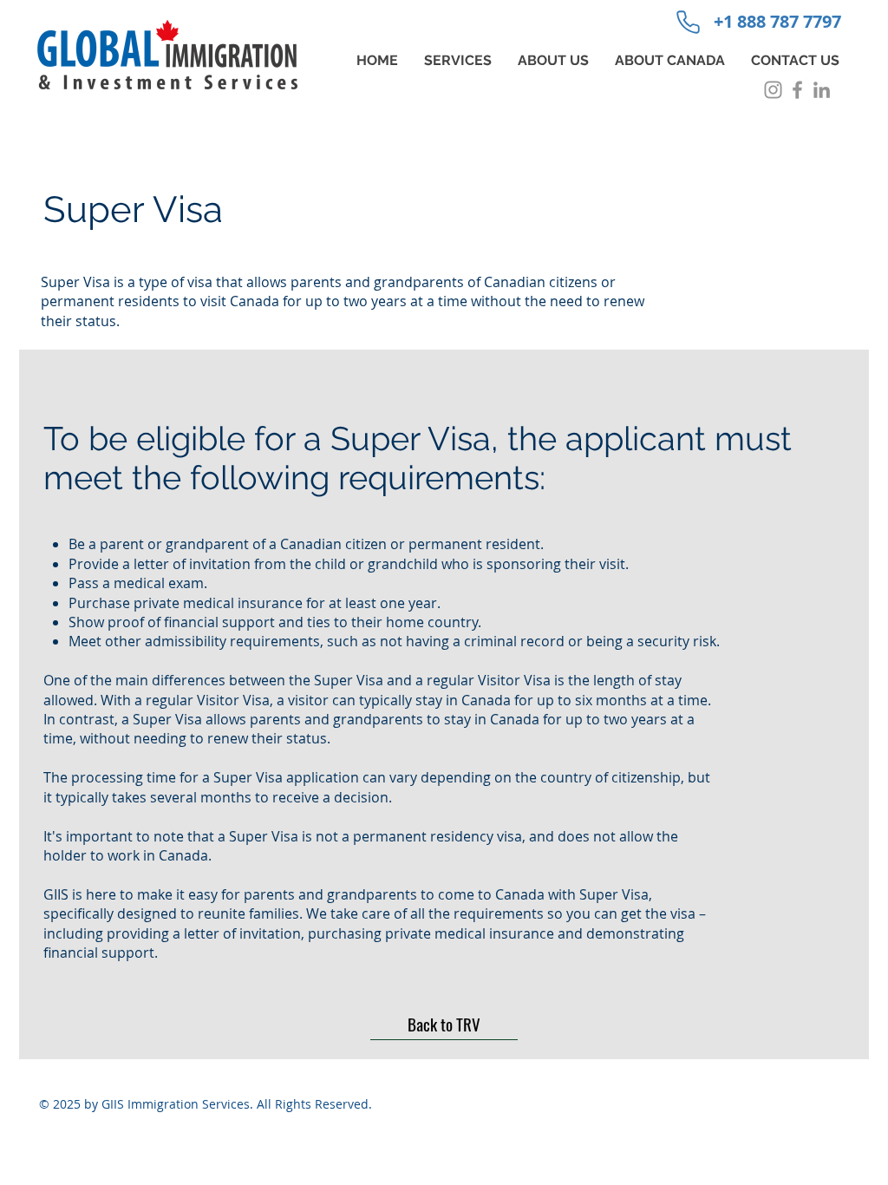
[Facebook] (797, 89)
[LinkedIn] (821, 89)
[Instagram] (773, 89)
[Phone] (688, 22)
